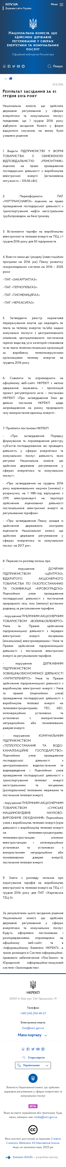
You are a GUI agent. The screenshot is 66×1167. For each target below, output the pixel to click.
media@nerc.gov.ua (45, 1117)
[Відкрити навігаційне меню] (61, 4)
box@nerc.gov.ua (33, 1028)
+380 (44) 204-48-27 (33, 1013)
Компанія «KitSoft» (23, 1157)
